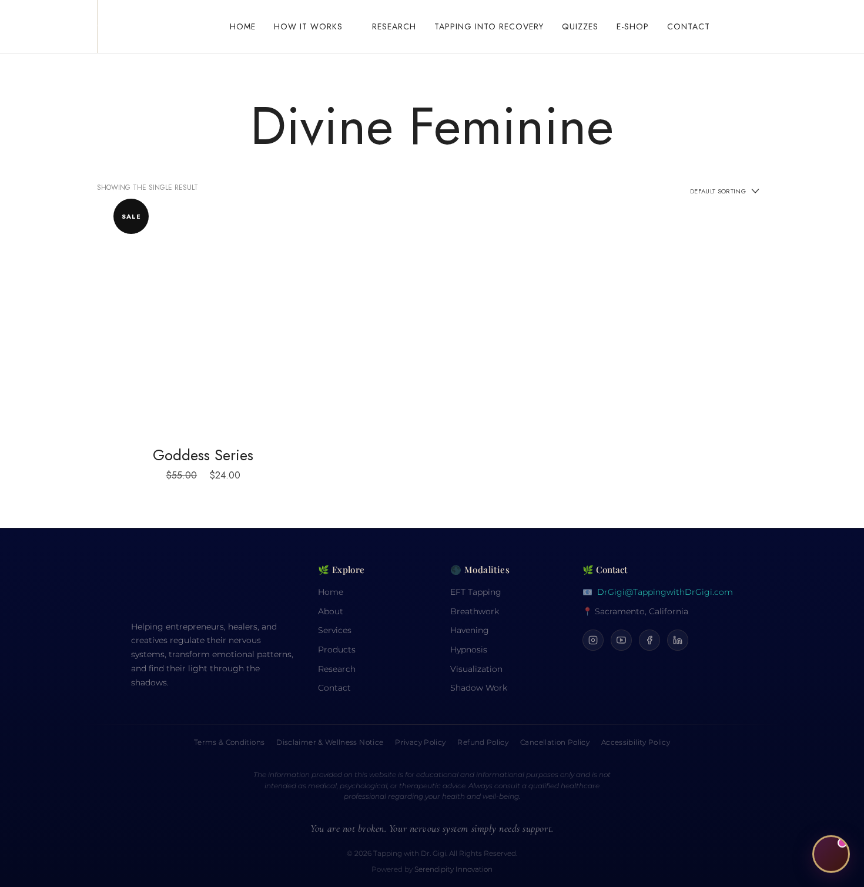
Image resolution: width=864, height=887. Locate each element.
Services (334, 630)
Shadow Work (478, 687)
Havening (469, 630)
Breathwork (474, 611)
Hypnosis (468, 649)
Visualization (476, 669)
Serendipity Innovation (453, 869)
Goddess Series (203, 455)
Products (337, 649)
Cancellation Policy (555, 742)
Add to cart (203, 320)
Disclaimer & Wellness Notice (329, 742)
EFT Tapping (475, 592)
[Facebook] (649, 640)
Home (330, 592)
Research (337, 669)
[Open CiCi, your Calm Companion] (831, 853)
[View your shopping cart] (743, 26)
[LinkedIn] (677, 640)
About (330, 611)
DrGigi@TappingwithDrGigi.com (665, 592)
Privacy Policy (420, 742)
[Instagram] (593, 640)
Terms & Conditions (229, 742)
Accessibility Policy (635, 742)
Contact (334, 687)
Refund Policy (482, 742)
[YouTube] (621, 640)
